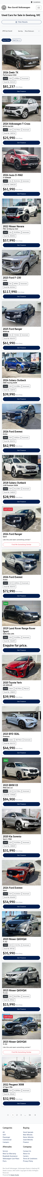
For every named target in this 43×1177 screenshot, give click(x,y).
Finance (26, 1142)
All (4, 1132)
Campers (6, 1142)
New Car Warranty (9, 1154)
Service (5, 1151)
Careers (25, 1156)
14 (30, 1115)
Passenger (6, 1137)
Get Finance (21, 91)
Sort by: (20, 31)
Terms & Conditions (30, 1159)
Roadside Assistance (10, 1156)
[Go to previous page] (8, 1115)
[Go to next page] (35, 1115)
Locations (36, 2)
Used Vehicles (28, 1140)
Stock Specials (28, 1132)
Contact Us (27, 1151)
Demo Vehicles (28, 1137)
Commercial (7, 1140)
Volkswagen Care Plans (11, 1159)
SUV (4, 1135)
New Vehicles (27, 1135)
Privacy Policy (28, 1161)
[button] (38, 8)
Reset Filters (6, 40)
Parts (4, 1161)
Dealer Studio (15, 1175)
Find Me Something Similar (21, 545)
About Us (26, 1154)
